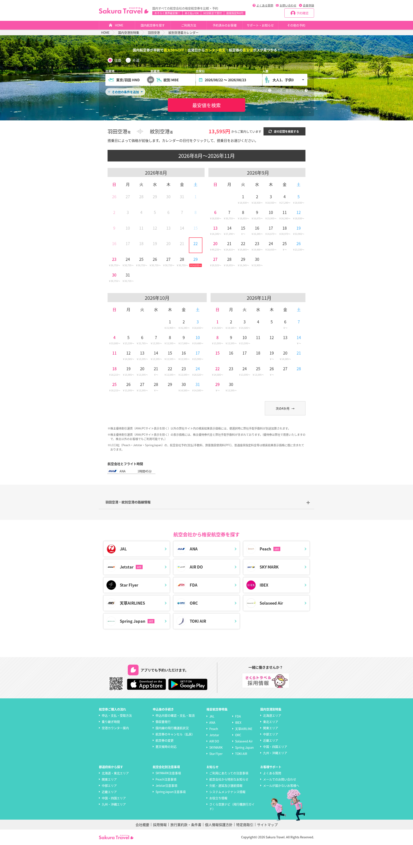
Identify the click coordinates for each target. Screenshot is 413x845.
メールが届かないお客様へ (281, 785)
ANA (212, 722)
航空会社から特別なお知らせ (228, 779)
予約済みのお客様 (225, 25)
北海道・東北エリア (115, 773)
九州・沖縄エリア (275, 753)
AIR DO (214, 741)
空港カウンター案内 (115, 728)
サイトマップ (267, 824)
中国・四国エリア (275, 746)
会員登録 (308, 5)
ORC (238, 735)
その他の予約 (296, 25)
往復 (117, 60)
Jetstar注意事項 (166, 785)
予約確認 (302, 13)
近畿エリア (270, 740)
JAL (211, 716)
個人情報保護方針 (219, 824)
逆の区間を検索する (286, 131)
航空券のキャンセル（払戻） (175, 734)
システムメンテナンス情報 (227, 792)
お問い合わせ (288, 5)
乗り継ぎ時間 (111, 721)
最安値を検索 (206, 104)
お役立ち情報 (218, 798)
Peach (213, 729)
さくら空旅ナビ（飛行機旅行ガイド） (231, 806)
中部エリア (270, 734)
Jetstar (214, 735)
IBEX (238, 722)
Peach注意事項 (166, 779)
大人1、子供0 (283, 79)
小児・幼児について (290, 90)
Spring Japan (244, 747)
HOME (119, 25)
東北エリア (270, 721)
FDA (238, 716)
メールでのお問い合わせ (279, 779)
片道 (136, 60)
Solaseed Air (244, 741)
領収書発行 (163, 721)
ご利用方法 (188, 25)
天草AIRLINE (243, 729)
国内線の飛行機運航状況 (172, 728)
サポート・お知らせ (260, 25)
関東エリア (270, 728)
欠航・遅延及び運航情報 (225, 785)
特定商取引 (244, 824)
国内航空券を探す (153, 25)
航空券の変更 (165, 740)
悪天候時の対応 (166, 746)
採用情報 (160, 824)
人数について (258, 90)
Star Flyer (215, 753)
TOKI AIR (241, 753)
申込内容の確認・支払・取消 (175, 715)
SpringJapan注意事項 (171, 792)
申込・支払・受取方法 (117, 715)
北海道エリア (272, 715)
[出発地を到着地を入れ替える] (150, 79)
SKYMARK (216, 747)
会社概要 (142, 824)
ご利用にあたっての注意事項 (228, 773)
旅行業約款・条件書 (185, 824)
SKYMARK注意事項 (168, 773)
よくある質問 (264, 5)
